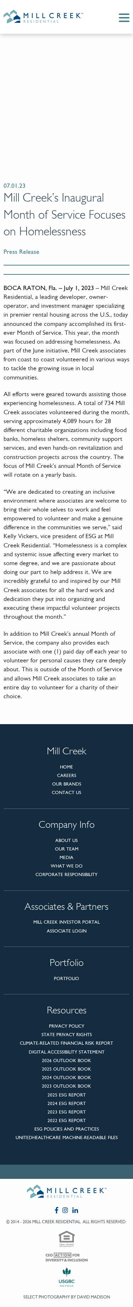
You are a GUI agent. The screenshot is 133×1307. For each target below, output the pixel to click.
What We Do (67, 866)
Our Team (66, 849)
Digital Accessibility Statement (67, 1052)
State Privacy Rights (66, 1034)
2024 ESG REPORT (67, 1103)
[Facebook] (56, 1210)
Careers (66, 775)
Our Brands (66, 784)
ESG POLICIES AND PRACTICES (66, 1129)
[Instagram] (65, 1210)
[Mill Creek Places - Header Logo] (49, 17)
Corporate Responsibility (66, 874)
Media (66, 857)
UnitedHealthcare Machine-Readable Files (67, 1137)
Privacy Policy (66, 1026)
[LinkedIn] (75, 1210)
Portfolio (66, 978)
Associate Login (67, 931)
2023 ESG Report (67, 1112)
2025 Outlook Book (66, 1069)
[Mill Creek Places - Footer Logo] (66, 1193)
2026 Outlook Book (66, 1060)
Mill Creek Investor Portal (66, 922)
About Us (66, 840)
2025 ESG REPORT (67, 1095)
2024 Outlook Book (66, 1077)
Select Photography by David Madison (66, 1297)
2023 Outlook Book (66, 1086)
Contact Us (66, 792)
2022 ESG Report (67, 1120)
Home (66, 767)
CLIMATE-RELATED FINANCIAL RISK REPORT (66, 1043)
